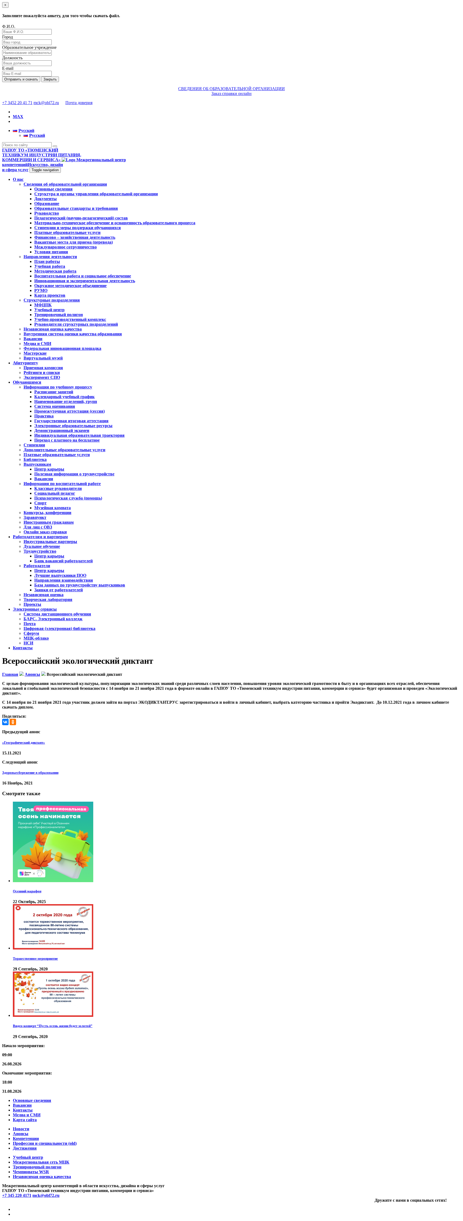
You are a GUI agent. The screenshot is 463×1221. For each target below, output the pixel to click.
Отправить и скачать (21, 79)
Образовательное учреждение (29, 47)
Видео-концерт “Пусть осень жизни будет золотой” (52, 1026)
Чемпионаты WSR (31, 1171)
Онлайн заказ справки (45, 532)
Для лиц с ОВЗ (38, 527)
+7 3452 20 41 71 (17, 102)
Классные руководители (58, 488)
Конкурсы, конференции (47, 512)
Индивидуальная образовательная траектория (79, 435)
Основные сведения (53, 189)
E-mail (7, 68)
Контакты (23, 648)
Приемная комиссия (43, 367)
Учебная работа (49, 266)
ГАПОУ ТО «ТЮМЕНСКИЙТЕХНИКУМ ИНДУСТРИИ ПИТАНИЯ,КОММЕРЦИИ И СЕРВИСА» (41, 155)
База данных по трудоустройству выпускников (79, 585)
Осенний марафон (27, 891)
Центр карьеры (49, 469)
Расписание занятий (53, 392)
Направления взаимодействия (63, 580)
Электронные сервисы (35, 609)
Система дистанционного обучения (57, 614)
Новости (21, 1129)
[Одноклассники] (13, 722)
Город (7, 37)
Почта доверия (78, 102)
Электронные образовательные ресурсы (73, 425)
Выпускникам (37, 464)
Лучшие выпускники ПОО (60, 575)
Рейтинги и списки (42, 372)
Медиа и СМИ (37, 343)
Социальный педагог (54, 493)
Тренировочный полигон (58, 314)
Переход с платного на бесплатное (67, 440)
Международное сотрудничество (65, 247)
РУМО (40, 290)
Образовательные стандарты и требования (76, 208)
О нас (18, 179)
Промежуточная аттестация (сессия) (69, 411)
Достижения (25, 1148)
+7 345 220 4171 (16, 1195)
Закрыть (50, 79)
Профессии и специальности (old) (45, 1143)
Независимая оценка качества (53, 329)
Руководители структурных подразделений (76, 324)
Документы (45, 198)
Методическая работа (55, 271)
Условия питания (51, 252)
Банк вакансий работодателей (63, 561)
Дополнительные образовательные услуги (64, 450)
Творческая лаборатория (48, 599)
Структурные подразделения (52, 300)
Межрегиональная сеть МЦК (41, 1162)
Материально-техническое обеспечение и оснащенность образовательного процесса (114, 223)
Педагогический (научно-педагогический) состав (81, 218)
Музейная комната (52, 507)
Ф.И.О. (8, 26)
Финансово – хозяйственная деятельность (74, 237)
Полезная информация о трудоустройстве (74, 474)
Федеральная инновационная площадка (62, 348)
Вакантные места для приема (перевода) (73, 242)
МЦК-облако (36, 638)
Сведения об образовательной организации (65, 184)
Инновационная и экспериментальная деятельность (84, 280)
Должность (12, 58)
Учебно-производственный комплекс (70, 319)
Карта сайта (25, 1119)
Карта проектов (49, 295)
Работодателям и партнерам (40, 536)
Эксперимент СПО (42, 377)
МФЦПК (43, 305)
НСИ (28, 643)
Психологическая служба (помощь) (68, 498)
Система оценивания (54, 406)
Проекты (32, 604)
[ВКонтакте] (5, 722)
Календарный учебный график (64, 396)
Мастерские (35, 353)
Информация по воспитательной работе (62, 483)
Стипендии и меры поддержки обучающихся (77, 227)
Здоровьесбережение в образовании (30, 773)
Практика (44, 416)
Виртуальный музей (43, 358)
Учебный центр (49, 309)
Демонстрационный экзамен (61, 430)
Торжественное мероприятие (35, 958)
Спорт (40, 503)
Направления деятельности (50, 256)
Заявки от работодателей (58, 590)
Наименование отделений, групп (65, 401)
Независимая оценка (44, 594)
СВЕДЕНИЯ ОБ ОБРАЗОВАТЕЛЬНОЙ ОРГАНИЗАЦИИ (231, 88)
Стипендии (34, 445)
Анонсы (20, 1133)
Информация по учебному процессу (58, 387)
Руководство (46, 213)
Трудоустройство (40, 551)
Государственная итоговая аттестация (71, 421)
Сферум (31, 633)
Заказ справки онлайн (231, 93)
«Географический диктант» (23, 742)
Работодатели (37, 565)
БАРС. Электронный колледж (53, 619)
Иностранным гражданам (49, 522)
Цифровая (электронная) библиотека (59, 628)
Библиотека (35, 459)
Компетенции (26, 1138)
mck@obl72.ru (46, 102)
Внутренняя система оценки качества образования (73, 334)
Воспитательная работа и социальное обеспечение (82, 276)
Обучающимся (27, 382)
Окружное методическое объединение (70, 285)
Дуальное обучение (42, 546)
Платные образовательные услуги (67, 232)
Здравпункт (35, 517)
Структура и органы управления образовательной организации (96, 194)
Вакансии (33, 338)
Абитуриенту (25, 363)
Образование (46, 203)
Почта (30, 623)
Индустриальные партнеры (50, 541)
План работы (47, 261)
